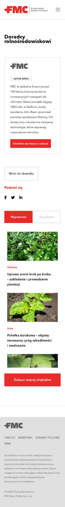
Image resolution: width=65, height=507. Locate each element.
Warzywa (25, 437)
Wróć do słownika (21, 173)
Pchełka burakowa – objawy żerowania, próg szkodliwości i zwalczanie (29, 340)
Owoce (12, 267)
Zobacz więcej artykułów (32, 380)
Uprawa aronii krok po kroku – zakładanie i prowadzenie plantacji (29, 279)
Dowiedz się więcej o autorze (30, 143)
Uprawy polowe (47, 437)
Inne (10, 328)
